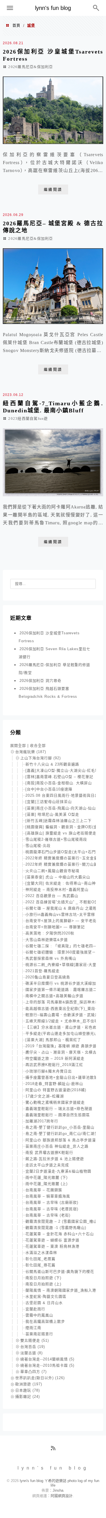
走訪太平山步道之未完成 (47, 1165)
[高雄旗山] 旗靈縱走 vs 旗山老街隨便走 (60, 833)
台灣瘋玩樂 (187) (30, 752)
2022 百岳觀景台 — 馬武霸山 (51, 896)
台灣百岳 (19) (32, 1347)
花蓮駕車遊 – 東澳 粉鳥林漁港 (52, 1246)
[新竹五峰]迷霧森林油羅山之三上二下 (58, 821)
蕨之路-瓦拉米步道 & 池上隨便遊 (54, 1159)
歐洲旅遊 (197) (28, 1384)
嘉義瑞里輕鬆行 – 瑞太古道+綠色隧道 (58, 1108)
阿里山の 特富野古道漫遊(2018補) (55, 1090)
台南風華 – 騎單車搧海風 (47, 1196)
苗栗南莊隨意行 (39, 1334)
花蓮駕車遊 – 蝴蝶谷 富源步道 (52, 1240)
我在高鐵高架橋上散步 (45, 1321)
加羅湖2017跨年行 (41, 1121)
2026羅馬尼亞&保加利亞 (30, 67)
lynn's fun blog (53, 8)
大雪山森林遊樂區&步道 (46, 940)
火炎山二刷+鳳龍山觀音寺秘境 (52, 871)
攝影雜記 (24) (27, 1396)
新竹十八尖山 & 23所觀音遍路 (52, 764)
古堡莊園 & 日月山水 (44, 1303)
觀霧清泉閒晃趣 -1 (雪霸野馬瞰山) (55, 1228)
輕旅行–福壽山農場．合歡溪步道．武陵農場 (64, 1015)
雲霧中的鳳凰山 (39, 1315)
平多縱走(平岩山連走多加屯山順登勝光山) (62, 1033)
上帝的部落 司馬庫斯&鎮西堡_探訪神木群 (62, 1002)
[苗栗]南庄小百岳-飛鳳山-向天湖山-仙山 (60, 808)
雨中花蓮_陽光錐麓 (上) (46, 1184)
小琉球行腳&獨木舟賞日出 (48, 1071)
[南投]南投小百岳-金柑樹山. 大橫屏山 (58, 783)
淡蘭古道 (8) (31, 1353)
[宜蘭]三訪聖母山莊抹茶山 (48, 802)
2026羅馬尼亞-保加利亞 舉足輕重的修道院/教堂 (54, 669)
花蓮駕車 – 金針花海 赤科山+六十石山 (59, 1234)
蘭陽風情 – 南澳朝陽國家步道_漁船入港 (60, 1290)
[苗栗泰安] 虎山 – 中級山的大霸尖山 (57, 877)
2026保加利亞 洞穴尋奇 (40, 681)
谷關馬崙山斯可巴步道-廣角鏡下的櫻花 (59, 1271)
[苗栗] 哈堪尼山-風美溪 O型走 (52, 814)
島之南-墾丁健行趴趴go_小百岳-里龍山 (59, 1127)
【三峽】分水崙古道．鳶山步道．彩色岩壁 (63, 1027)
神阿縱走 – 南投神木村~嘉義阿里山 (56, 889)
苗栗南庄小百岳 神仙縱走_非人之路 (56, 1146)
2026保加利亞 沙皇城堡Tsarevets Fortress (49, 637)
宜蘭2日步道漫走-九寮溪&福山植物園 (58, 1171)
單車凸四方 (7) (33, 1371)
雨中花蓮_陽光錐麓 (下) (46, 1177)
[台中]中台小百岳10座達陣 (48, 789)
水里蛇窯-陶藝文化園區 (45, 1296)
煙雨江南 (33, 1328)
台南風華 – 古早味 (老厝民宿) (51, 1209)
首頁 (16, 25)
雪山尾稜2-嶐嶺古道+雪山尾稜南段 (56, 839)
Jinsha (58, 1490)
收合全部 (38, 745)
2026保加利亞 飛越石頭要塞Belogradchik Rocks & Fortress (48, 692)
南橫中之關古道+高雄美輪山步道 (54, 996)
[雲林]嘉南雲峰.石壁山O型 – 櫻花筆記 (59, 777)
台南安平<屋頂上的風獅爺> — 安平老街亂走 (65, 921)
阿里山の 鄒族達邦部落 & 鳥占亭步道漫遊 (62, 1140)
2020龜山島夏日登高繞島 (47, 977)
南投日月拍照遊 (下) (43, 1278)
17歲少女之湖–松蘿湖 (44, 1096)
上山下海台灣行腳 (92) (40, 758)
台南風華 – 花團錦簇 (43, 1190)
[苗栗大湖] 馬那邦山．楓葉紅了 (53, 1040)
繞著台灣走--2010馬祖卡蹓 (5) (47, 1365)
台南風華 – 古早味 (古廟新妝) (51, 1202)
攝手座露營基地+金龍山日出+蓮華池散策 (61, 1077)
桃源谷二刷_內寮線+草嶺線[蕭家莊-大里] (61, 964)
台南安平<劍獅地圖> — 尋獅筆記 (55, 927)
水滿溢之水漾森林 (41, 1252)
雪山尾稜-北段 (38, 845)
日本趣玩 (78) (27, 1390)
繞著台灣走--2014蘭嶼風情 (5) (47, 1359)
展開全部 (18, 745)
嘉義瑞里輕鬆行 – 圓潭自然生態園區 (57, 1115)
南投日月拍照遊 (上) (43, 1284)
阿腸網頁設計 (62, 1496)
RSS (55, 1450)
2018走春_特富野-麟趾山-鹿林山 (54, 1084)
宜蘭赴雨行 (35, 1309)
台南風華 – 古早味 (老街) (47, 1215)
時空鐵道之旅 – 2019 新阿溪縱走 (55, 1058)
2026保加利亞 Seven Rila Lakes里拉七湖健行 (54, 653)
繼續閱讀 (53, 189)
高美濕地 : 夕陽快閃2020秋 (49, 933)
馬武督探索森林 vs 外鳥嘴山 (50, 958)
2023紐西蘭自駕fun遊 (28, 418)
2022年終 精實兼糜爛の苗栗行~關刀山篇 (61, 864)
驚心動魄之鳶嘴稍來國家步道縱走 (55, 1102)
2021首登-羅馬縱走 (42, 971)
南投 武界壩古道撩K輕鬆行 (49, 1152)
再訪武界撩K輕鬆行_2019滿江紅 (54, 1065)
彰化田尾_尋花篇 (40, 1265)
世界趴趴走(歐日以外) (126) (40, 1378)
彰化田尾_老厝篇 (40, 1259)
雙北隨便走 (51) (34, 1340)
